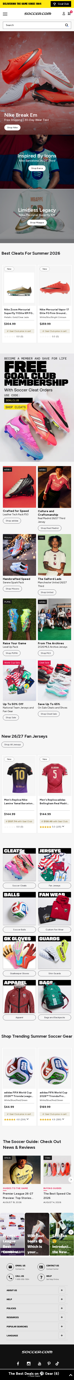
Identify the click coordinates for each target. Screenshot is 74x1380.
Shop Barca (37, 168)
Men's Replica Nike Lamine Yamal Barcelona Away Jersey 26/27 (19, 801)
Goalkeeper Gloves (19, 973)
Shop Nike (12, 127)
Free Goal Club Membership (20, 4)
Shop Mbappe (37, 222)
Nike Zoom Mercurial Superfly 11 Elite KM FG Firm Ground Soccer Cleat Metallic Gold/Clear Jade (18, 311)
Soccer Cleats (19, 885)
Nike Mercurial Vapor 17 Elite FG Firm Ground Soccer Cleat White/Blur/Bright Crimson (54, 311)
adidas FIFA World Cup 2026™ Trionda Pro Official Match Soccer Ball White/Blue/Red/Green (54, 1094)
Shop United (47, 592)
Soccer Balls (19, 929)
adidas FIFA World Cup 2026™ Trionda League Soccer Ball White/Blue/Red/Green (18, 1094)
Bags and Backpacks (54, 1017)
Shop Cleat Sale (49, 714)
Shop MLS (46, 653)
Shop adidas (12, 520)
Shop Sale (11, 717)
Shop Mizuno (12, 588)
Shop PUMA (12, 653)
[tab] (37, 1290)
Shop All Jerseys (12, 744)
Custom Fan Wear (54, 929)
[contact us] (37, 1354)
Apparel (19, 1017)
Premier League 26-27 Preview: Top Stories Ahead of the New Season (21, 1196)
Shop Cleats (37, 407)
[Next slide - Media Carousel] (71, 1232)
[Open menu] (5, 15)
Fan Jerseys (54, 885)
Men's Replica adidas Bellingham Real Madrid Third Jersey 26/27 (54, 801)
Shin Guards (54, 973)
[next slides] (71, 1179)
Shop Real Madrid (50, 528)
